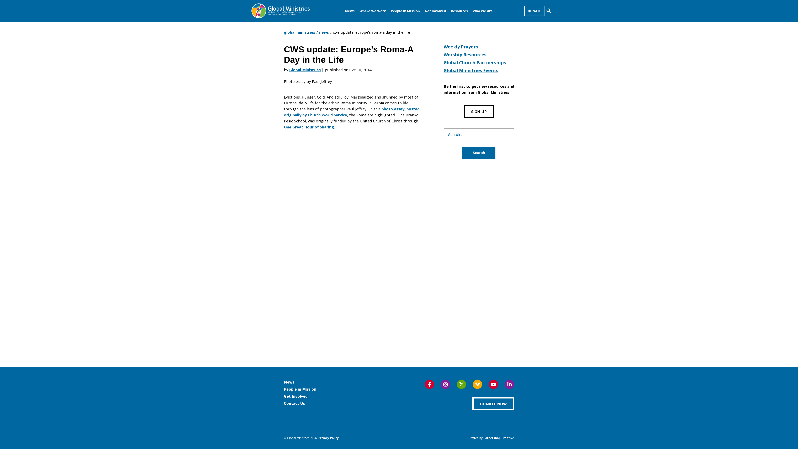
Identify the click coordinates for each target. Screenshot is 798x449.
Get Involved (435, 11)
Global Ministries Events (471, 70)
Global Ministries (305, 69)
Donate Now (493, 403)
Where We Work (373, 11)
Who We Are (483, 11)
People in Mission (405, 11)
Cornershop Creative (498, 438)
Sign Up (479, 111)
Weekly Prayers (461, 47)
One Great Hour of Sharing (309, 127)
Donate (534, 11)
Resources (459, 11)
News (350, 11)
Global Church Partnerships (475, 62)
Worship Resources (465, 55)
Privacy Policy (328, 438)
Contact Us (294, 403)
